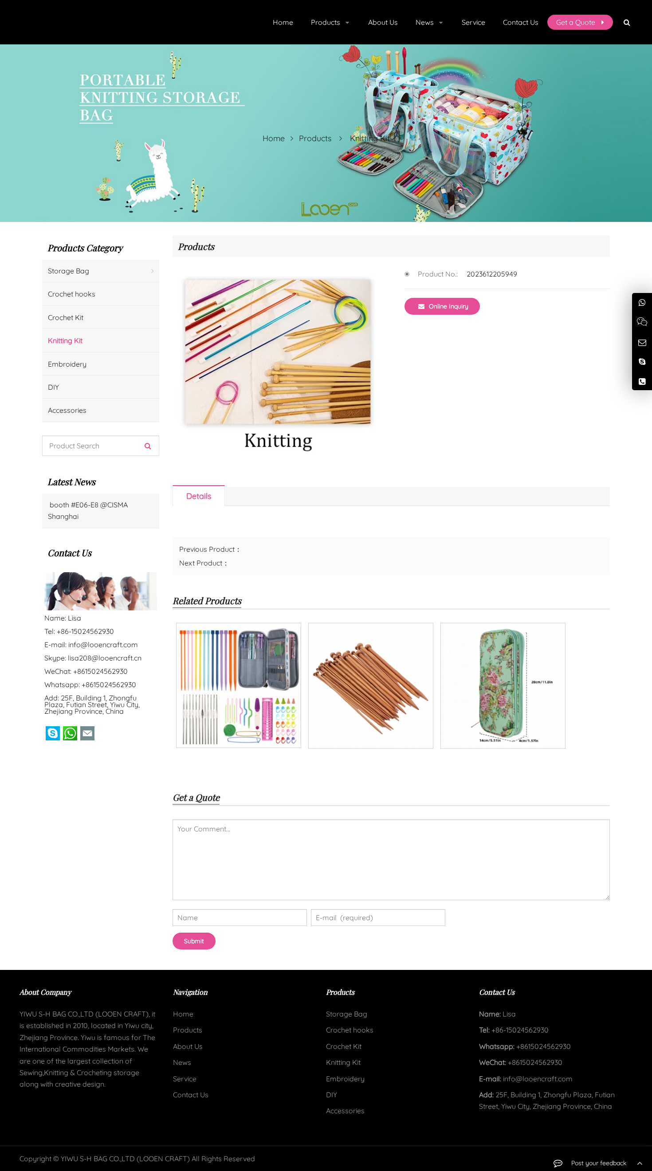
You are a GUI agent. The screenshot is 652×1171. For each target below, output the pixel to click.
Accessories (67, 410)
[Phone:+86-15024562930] (642, 381)
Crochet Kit (65, 317)
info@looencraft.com (103, 644)
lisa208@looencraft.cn (104, 657)
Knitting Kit (370, 138)
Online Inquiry (448, 306)
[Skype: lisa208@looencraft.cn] (642, 361)
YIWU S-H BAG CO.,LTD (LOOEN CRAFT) (125, 1158)
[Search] (148, 445)
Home (183, 1013)
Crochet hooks (71, 293)
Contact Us (190, 1094)
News (182, 1062)
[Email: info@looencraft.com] (642, 341)
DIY (53, 387)
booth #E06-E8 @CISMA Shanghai (88, 510)
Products (315, 138)
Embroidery (67, 364)
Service (184, 1078)
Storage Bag (68, 270)
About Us (188, 1046)
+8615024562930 (109, 684)
